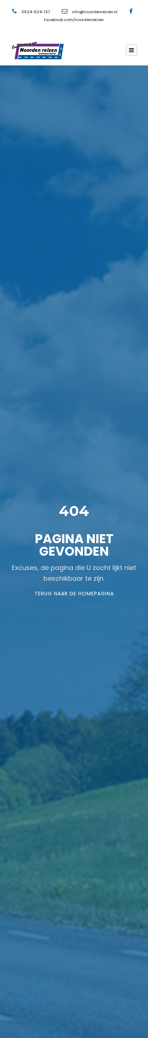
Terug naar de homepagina (74, 593)
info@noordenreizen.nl (94, 12)
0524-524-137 (36, 12)
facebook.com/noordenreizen (74, 20)
